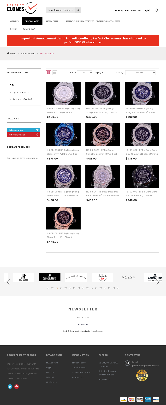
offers (13, 28)
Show (73, 72)
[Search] (78, 10)
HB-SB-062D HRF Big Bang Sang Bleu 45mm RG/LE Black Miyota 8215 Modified (101, 154)
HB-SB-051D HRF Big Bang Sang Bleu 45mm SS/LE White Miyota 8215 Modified (63, 112)
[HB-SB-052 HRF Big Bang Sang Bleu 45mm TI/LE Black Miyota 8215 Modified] (142, 134)
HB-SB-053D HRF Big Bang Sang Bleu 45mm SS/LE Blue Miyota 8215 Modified (140, 112)
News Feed (136, 10)
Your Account (79, 367)
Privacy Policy (79, 362)
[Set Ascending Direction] (158, 72)
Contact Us (51, 382)
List (55, 72)
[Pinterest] (23, 133)
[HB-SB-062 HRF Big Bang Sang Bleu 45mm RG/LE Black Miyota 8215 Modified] (63, 218)
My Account (52, 362)
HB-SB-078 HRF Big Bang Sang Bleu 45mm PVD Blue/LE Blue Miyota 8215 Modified (63, 154)
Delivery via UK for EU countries (108, 364)
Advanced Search (81, 372)
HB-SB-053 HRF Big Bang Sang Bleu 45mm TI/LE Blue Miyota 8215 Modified (63, 195)
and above (22, 99)
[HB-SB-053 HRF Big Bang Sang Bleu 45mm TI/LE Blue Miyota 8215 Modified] (63, 176)
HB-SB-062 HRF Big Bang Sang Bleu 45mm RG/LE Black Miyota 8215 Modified (63, 237)
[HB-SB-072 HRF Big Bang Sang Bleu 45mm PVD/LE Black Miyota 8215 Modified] (142, 176)
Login (146, 10)
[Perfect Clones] (23, 4)
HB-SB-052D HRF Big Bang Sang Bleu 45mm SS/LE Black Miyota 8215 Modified (101, 112)
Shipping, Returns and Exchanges (107, 373)
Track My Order (122, 10)
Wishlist (50, 377)
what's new (29, 28)
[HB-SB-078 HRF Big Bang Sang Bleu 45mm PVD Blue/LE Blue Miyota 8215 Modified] (63, 134)
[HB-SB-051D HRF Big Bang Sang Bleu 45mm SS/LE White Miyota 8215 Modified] (63, 93)
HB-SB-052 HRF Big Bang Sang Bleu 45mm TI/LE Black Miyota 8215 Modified (142, 154)
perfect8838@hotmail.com (83, 42)
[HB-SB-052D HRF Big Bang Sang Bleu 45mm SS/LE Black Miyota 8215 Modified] (102, 93)
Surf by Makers (28, 53)
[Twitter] (23, 129)
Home (13, 53)
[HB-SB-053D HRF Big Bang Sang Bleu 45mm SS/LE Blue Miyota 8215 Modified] (142, 93)
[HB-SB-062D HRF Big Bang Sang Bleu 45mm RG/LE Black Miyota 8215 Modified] (102, 134)
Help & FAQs (104, 379)
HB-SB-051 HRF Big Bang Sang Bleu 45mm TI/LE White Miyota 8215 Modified (102, 195)
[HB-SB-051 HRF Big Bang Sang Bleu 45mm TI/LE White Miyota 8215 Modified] (102, 176)
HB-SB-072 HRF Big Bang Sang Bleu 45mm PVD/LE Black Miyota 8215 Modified (141, 195)
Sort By (119, 72)
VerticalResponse (97, 331)
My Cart (50, 372)
